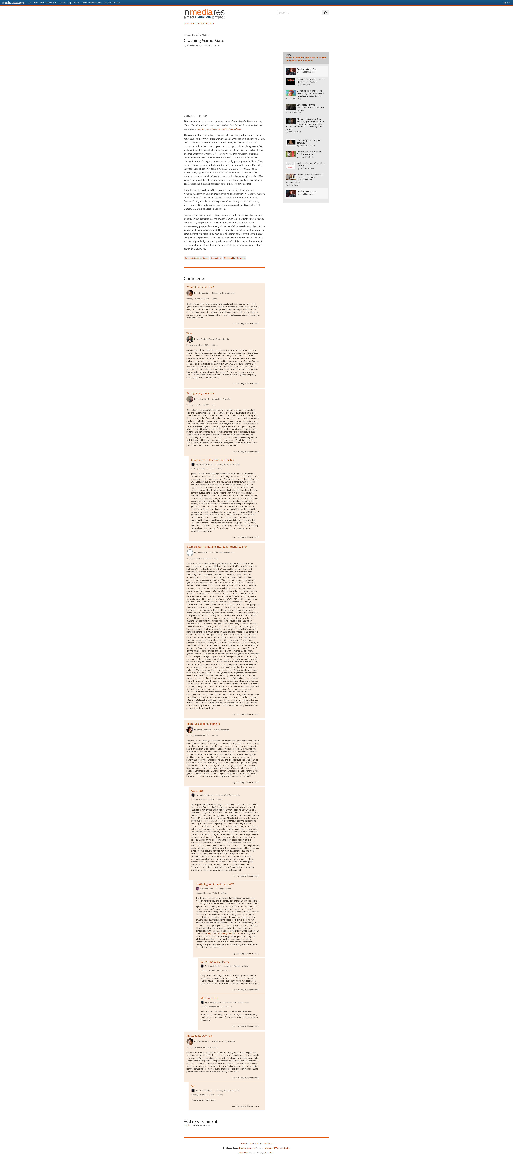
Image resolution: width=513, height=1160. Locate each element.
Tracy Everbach (307, 156)
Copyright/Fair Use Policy (277, 1148)
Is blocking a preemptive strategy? (309, 141)
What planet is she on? (200, 287)
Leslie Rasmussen (307, 168)
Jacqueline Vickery (307, 145)
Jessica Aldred (203, 399)
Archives (209, 23)
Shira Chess (293, 185)
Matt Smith (201, 339)
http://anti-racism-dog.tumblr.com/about (225, 933)
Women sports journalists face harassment (309, 152)
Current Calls (197, 23)
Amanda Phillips (205, 464)
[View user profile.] (189, 293)
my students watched (199, 1035)
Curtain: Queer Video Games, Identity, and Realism (311, 80)
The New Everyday (112, 2)
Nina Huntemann (194, 45)
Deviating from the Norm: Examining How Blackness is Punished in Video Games (310, 93)
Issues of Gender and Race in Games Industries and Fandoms (306, 59)
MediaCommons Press (91, 2)
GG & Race (197, 790)
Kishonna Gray (203, 293)
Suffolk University (212, 45)
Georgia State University (219, 339)
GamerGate (216, 258)
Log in (505, 2)
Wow (189, 333)
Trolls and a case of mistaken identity (311, 164)
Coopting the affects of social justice (212, 460)
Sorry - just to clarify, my (215, 961)
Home (187, 23)
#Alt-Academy (46, 2)
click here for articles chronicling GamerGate (219, 128)
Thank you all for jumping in (203, 723)
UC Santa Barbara (223, 888)
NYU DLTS (268, 1152)
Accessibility (243, 1152)
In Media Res (60, 2)
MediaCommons (247, 1148)
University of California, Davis (227, 464)
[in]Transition (73, 2)
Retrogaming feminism (200, 393)
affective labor (209, 998)
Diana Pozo (202, 552)
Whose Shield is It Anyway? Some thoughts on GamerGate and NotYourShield (304, 178)
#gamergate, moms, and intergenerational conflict (216, 546)
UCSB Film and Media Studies (222, 552)
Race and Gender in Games (197, 258)
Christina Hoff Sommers (234, 258)
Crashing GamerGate (307, 69)
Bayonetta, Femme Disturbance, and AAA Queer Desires (311, 107)
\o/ (193, 1086)
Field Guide (33, 2)
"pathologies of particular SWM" (215, 884)
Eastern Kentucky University (223, 293)
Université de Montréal (221, 399)
